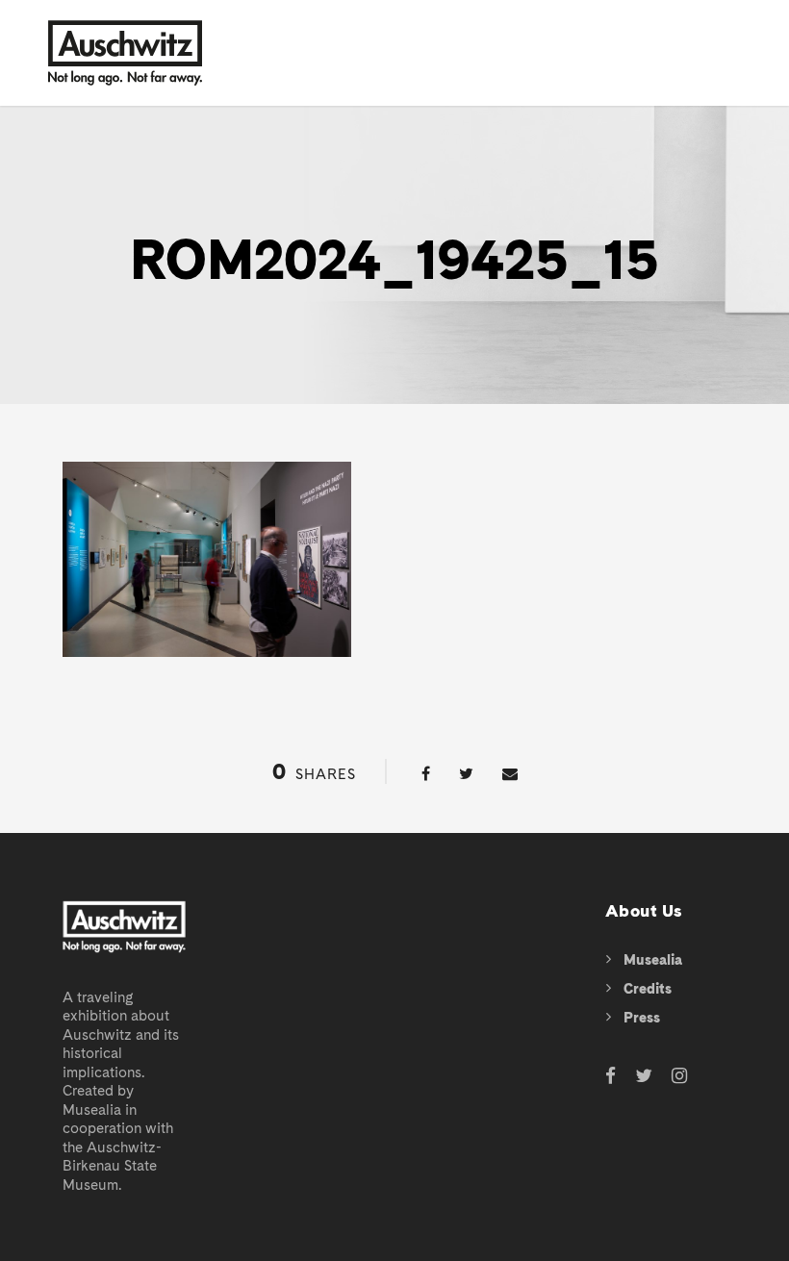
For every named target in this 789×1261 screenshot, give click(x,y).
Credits (648, 988)
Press (642, 1017)
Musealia (653, 960)
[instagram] (679, 1077)
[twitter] (643, 1077)
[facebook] (610, 1077)
